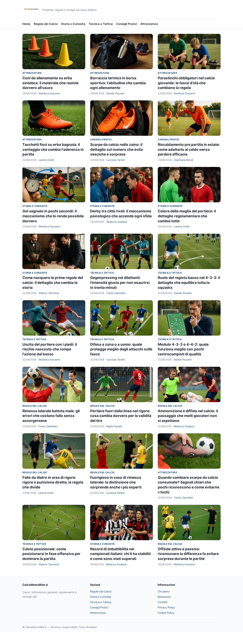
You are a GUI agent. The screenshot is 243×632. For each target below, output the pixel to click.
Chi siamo (164, 591)
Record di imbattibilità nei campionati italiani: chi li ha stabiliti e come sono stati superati (120, 554)
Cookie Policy (166, 612)
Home (26, 24)
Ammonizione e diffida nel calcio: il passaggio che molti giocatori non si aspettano (188, 416)
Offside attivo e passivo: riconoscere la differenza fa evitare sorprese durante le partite (188, 554)
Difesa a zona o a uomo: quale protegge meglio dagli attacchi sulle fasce (121, 349)
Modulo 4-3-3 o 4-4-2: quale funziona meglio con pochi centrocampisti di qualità (183, 349)
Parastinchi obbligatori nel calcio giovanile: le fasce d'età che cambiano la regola (186, 83)
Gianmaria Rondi (183, 159)
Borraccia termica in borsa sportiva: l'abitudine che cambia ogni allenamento (118, 83)
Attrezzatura (149, 24)
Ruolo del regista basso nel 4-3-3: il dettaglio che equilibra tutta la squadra (189, 283)
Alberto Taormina (49, 293)
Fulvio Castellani (116, 293)
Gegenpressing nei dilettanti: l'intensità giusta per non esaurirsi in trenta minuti (120, 283)
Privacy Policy (166, 607)
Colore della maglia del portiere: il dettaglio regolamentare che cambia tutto (187, 216)
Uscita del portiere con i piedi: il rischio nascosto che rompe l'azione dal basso (49, 349)
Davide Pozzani (115, 93)
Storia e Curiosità (73, 24)
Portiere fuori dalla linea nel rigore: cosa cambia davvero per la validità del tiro (120, 416)
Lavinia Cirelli (46, 159)
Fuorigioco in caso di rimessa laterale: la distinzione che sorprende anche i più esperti (115, 482)
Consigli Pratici (126, 24)
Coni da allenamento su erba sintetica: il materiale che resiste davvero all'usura (50, 83)
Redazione (164, 596)
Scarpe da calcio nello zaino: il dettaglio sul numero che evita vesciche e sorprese (116, 149)
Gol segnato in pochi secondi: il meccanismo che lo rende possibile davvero (53, 216)
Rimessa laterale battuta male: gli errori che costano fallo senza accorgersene (51, 416)
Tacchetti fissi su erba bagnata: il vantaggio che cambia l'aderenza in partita (53, 149)
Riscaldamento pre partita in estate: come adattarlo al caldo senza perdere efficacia (189, 149)
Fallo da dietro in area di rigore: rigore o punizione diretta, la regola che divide (52, 482)
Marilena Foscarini (49, 93)
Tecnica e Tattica (101, 24)
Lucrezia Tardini (116, 159)
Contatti (162, 602)
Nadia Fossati (114, 426)
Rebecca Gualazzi (117, 221)
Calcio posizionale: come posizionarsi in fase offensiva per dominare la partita (51, 554)
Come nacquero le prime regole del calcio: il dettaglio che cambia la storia (52, 283)
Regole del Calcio (46, 24)
